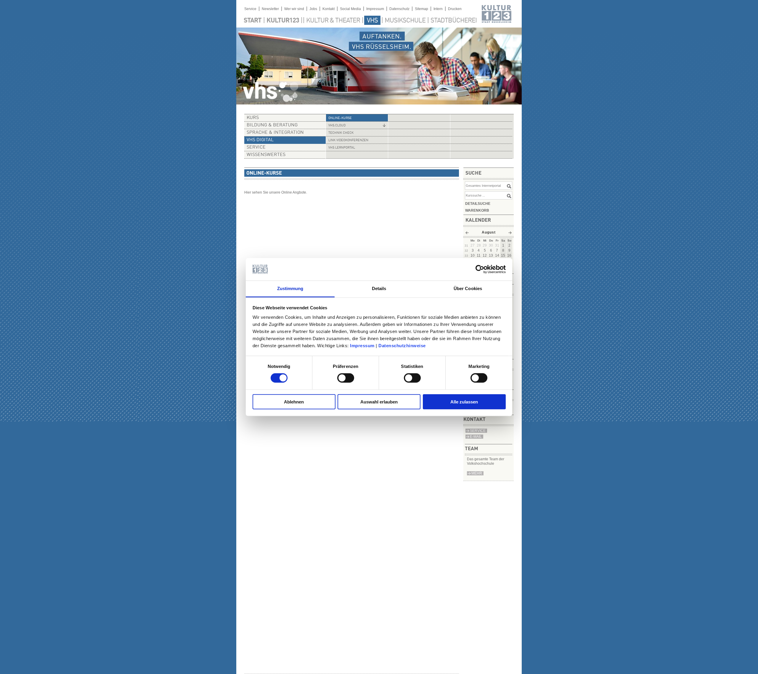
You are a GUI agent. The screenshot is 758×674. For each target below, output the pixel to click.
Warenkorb (477, 210)
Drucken (455, 9)
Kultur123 (282, 20)
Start (252, 20)
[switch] (345, 378)
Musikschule (405, 20)
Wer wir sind (294, 9)
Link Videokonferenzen (348, 140)
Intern (438, 9)
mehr (476, 473)
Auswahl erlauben (379, 401)
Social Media (350, 9)
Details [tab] (379, 288)
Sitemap (421, 9)
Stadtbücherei (454, 20)
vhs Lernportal (341, 147)
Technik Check (341, 133)
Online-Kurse (340, 118)
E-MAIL (476, 437)
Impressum (362, 345)
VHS (372, 20)
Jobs (313, 9)
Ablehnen (294, 401)
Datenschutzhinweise (402, 345)
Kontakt (328, 9)
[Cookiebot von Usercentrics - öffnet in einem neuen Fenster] (480, 269)
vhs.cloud (337, 125)
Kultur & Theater (333, 20)
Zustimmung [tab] (290, 288)
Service (250, 9)
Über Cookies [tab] (468, 288)
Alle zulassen (464, 401)
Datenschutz (399, 9)
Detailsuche (477, 204)
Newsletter (270, 9)
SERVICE (478, 431)
